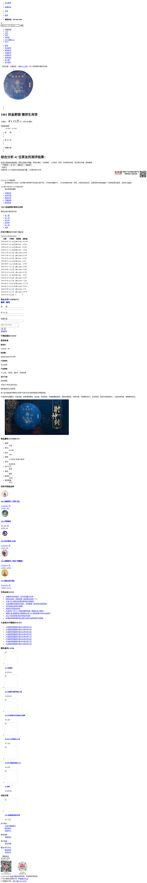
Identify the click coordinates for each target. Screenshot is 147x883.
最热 (8, 302)
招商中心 (8, 831)
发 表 (3, 329)
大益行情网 (14, 876)
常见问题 (8, 843)
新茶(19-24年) (23, 66)
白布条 (7, 37)
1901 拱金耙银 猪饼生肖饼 (12, 815)
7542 (6, 33)
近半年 (7, 223)
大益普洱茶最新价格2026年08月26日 (18, 639)
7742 (6, 31)
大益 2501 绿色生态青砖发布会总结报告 (19, 601)
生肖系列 (8, 48)
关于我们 (8, 62)
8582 (6, 35)
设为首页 (8, 3)
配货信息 (8, 203)
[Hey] (6, 42)
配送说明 (8, 850)
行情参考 (13, 66)
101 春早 (7, 786)
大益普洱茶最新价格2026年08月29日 (18, 632)
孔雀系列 (8, 53)
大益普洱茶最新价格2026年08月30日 (18, 629)
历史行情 (8, 195)
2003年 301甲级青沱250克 (12, 739)
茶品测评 (28, 165)
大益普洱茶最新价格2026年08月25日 (18, 641)
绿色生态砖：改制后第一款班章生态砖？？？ (21, 599)
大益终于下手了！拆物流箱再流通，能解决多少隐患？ (24, 611)
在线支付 (8, 852)
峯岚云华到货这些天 (12, 608)
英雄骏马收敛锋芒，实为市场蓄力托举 (19, 596)
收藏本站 (8, 7)
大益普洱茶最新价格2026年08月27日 (18, 637)
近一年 (7, 225)
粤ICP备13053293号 (20, 881)
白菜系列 (8, 55)
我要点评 (20, 165)
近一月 (7, 218)
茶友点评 (8, 198)
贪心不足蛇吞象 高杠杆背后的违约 (17, 616)
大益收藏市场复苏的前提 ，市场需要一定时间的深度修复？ (26, 604)
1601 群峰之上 (10, 40)
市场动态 (8, 57)
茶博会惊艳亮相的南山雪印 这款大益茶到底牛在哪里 (24, 618)
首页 (6, 45)
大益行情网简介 (10, 826)
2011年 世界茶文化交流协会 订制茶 (15, 715)
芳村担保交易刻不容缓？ (14, 606)
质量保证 (8, 837)
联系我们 (8, 828)
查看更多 (4, 331)
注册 (6, 11)
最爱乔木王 (24, 879)
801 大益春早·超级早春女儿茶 (13, 691)
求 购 (12, 165)
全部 (6, 227)
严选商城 (5, 165)
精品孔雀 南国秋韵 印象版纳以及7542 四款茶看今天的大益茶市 (27, 613)
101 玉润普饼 (8, 668)
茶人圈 (7, 60)
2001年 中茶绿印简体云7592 (13, 763)
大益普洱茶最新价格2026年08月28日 (18, 634)
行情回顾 (8, 200)
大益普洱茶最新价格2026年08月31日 (18, 627)
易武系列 (8, 50)
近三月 (7, 220)
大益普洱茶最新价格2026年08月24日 (18, 644)
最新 (3, 302)
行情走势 (8, 193)
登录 (6, 15)
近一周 (7, 215)
